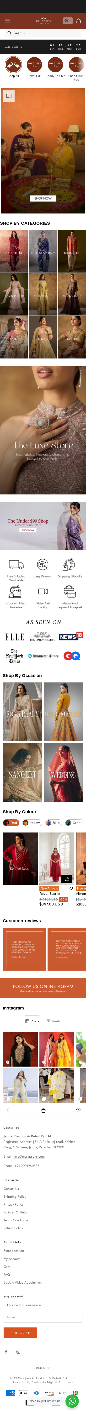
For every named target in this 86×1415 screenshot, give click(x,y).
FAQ (7, 1274)
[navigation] (43, 69)
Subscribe (20, 1333)
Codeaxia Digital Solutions (52, 1382)
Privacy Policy (13, 1204)
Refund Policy (13, 1228)
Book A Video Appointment (23, 1282)
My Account (12, 1258)
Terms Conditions (16, 1220)
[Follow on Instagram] (18, 1351)
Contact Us (11, 1188)
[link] (13, 67)
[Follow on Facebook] (6, 1351)
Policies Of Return (16, 1212)
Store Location (14, 1250)
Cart (7, 1266)
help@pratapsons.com (29, 1156)
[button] (68, 20)
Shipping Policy (15, 1196)
